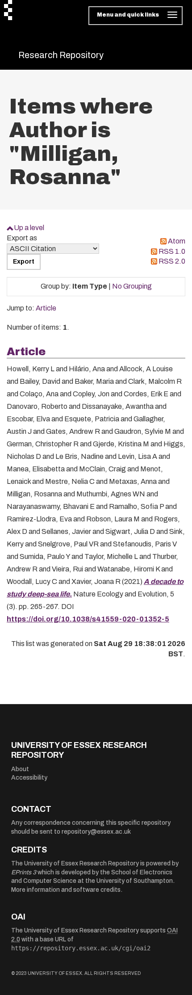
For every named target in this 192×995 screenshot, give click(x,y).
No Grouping (132, 286)
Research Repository (61, 55)
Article (46, 308)
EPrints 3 (23, 872)
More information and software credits (66, 889)
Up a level (29, 227)
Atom (176, 241)
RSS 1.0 (172, 251)
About (20, 769)
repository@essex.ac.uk (96, 831)
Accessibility (29, 777)
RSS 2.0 (172, 261)
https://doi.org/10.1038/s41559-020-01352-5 (88, 619)
